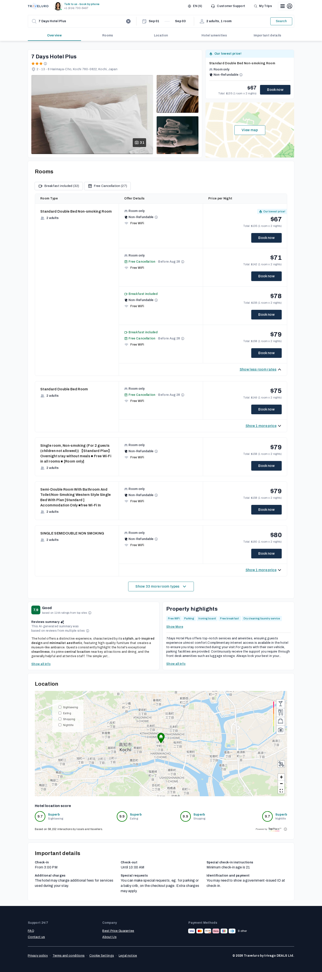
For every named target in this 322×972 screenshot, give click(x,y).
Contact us (36, 937)
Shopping (69, 719)
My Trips (265, 6)
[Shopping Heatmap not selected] (280, 721)
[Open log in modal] (286, 6)
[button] (77, 6)
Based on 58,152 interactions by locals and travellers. (69, 829)
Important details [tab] (267, 35)
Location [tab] (161, 35)
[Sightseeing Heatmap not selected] (280, 730)
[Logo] (38, 6)
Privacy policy (38, 955)
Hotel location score (53, 806)
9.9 (122, 816)
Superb (54, 814)
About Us (109, 937)
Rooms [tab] (107, 35)
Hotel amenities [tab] (214, 35)
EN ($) (197, 6)
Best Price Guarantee (118, 931)
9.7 (40, 816)
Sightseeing (70, 707)
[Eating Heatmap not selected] (280, 712)
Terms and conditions (69, 955)
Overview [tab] (54, 35)
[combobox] (81, 21)
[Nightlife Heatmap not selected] (280, 703)
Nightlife (68, 725)
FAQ (31, 931)
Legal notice (128, 955)
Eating (67, 713)
